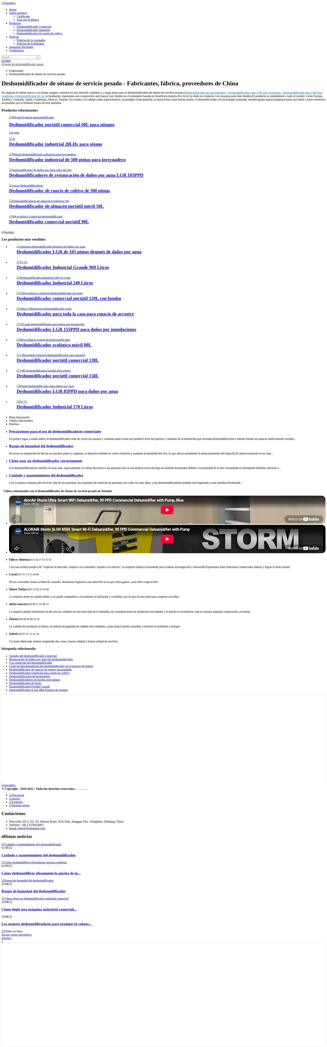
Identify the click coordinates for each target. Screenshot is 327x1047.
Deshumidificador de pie (29, 96)
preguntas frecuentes (21, 47)
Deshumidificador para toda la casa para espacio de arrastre (75, 313)
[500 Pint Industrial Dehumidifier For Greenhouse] (42, 154)
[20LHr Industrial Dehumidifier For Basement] (12, 139)
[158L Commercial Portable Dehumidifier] (44, 370)
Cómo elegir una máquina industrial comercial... (39, 909)
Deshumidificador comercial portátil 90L (49, 221)
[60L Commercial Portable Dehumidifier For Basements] (31, 117)
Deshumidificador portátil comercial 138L (58, 360)
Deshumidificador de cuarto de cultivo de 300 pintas (59, 190)
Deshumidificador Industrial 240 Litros (55, 282)
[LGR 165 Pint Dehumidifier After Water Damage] (51, 246)
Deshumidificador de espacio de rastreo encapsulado (40, 669)
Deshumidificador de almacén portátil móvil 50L (56, 206)
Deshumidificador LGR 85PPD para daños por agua (67, 391)
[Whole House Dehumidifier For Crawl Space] (44, 308)
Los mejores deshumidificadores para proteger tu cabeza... (47, 924)
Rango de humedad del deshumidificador (41, 446)
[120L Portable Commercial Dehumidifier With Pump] (50, 293)
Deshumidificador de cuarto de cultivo (39, 33)
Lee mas (14, 132)
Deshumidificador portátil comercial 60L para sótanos (61, 124)
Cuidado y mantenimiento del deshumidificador (46, 475)
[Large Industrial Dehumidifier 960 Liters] (22, 262)
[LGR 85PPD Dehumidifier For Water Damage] (45, 386)
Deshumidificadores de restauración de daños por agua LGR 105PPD (76, 175)
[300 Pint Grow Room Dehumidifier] (26, 185)
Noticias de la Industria (30, 43)
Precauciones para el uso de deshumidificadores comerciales (55, 431)
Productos (15, 23)
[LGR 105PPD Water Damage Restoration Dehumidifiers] (40, 170)
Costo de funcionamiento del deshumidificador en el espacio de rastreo (51, 666)
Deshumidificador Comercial (34, 26)
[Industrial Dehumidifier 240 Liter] (43, 277)
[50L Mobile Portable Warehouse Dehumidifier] (39, 201)
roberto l (7, 938)
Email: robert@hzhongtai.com (27, 828)
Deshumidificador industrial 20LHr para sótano (55, 144)
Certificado (23, 16)
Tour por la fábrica (28, 19)
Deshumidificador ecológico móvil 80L (54, 344)
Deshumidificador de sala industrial (205, 92)
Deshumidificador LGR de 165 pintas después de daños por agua (79, 251)
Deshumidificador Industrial (33, 30)
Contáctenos (16, 50)
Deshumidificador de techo (25, 683)
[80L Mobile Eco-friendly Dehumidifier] (43, 339)
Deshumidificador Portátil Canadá (29, 686)
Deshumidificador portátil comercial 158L (58, 375)
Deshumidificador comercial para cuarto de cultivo (39, 673)
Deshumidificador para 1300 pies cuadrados (254, 92)
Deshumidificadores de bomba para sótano (34, 679)
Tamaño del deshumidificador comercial (33, 655)
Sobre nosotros (18, 13)
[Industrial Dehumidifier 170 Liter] (22, 401)
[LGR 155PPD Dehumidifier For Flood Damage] (50, 324)
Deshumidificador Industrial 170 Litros (55, 406)
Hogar (13, 9)
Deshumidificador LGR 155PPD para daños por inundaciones (76, 329)
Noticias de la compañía (31, 40)
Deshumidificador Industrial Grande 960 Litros (63, 267)
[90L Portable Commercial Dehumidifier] (35, 216)
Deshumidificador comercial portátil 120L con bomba (69, 298)
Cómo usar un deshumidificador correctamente (45, 461)
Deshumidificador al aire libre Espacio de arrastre (38, 690)
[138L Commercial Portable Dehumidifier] (51, 355)
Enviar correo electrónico (17, 934)
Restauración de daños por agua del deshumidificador (41, 659)
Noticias (14, 36)
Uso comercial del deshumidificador (30, 662)
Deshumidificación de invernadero (29, 676)
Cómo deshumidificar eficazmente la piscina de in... (41, 873)
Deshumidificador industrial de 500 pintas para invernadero (67, 159)
